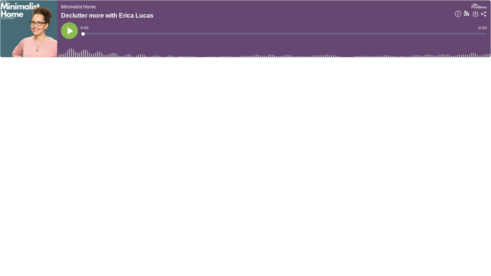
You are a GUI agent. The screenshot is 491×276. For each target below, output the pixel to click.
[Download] (475, 15)
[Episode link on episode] (28, 28)
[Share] (484, 15)
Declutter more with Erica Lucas (107, 15)
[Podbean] (479, 5)
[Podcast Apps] (466, 15)
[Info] (458, 15)
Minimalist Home (78, 7)
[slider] (284, 33)
